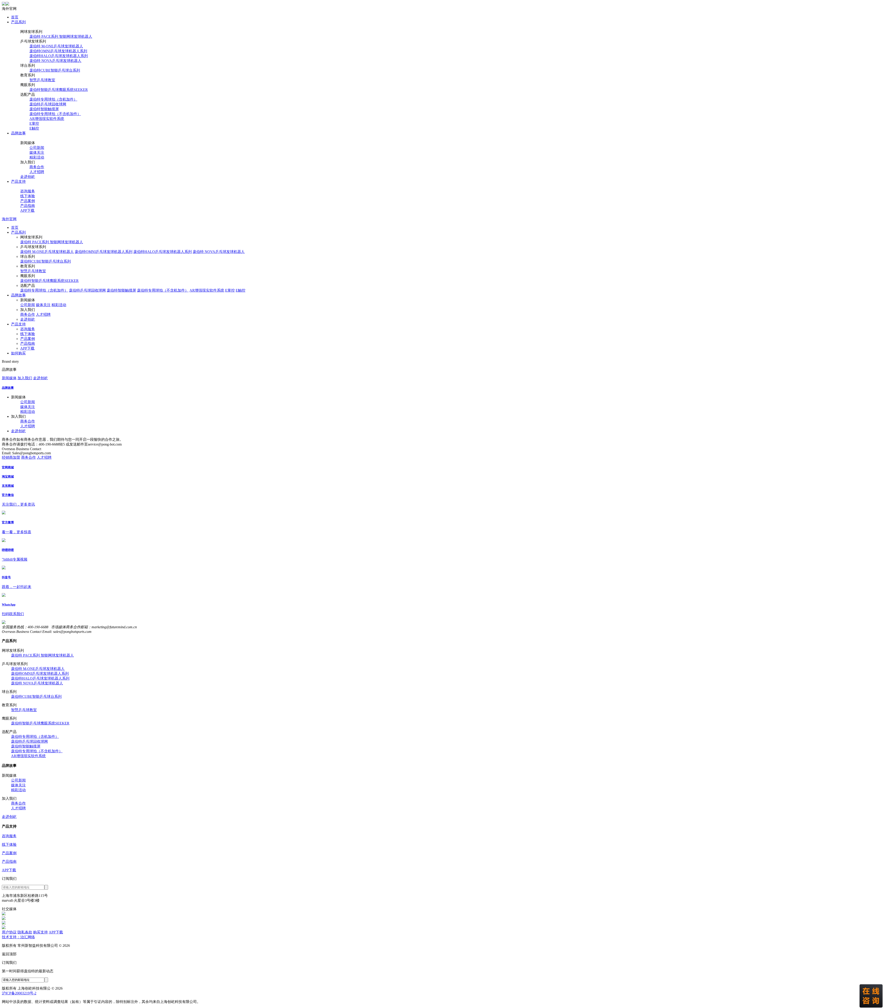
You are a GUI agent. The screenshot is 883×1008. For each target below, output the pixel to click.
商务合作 (36, 167)
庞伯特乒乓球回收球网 (47, 104)
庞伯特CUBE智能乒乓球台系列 (54, 70)
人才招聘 (36, 172)
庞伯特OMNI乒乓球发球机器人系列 (58, 51)
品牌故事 (18, 133)
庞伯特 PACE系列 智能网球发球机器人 (60, 36)
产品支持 (18, 181)
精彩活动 (36, 157)
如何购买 (18, 353)
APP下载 (27, 210)
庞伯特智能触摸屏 (44, 109)
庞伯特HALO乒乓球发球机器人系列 (58, 56)
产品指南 (27, 206)
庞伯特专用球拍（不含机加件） (55, 114)
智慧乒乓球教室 (42, 80)
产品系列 (18, 22)
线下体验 (27, 196)
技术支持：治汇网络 (18, 937)
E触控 (34, 128)
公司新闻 (36, 148)
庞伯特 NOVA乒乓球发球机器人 (55, 61)
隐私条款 (24, 932)
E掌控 (34, 123)
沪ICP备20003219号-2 (19, 993)
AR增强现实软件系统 (46, 119)
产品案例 (27, 201)
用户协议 (9, 932)
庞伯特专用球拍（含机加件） (53, 99)
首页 (14, 17)
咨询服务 (27, 191)
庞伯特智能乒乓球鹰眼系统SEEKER (58, 90)
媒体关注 (36, 152)
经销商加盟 (11, 457)
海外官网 (9, 219)
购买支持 (40, 932)
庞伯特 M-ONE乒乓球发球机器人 (56, 46)
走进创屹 (27, 177)
